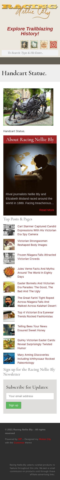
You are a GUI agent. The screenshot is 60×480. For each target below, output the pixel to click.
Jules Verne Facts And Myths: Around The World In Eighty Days (36, 272)
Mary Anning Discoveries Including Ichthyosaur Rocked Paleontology (36, 358)
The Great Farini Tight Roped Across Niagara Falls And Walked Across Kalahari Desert (37, 301)
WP (20, 439)
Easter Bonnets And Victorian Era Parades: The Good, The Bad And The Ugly (36, 287)
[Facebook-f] (19, 455)
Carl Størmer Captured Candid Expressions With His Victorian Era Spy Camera (37, 230)
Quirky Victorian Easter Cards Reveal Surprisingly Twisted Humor (36, 344)
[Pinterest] (33, 455)
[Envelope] (40, 455)
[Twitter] (26, 455)
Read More (46, 210)
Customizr (19, 442)
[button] (3, 61)
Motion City (45, 439)
